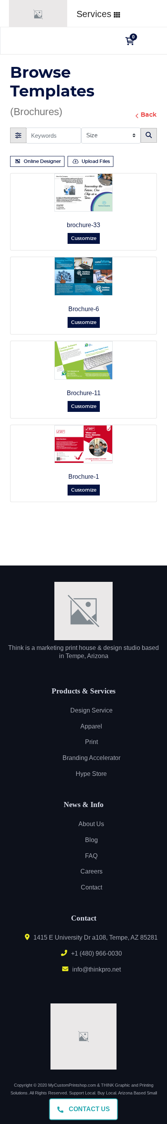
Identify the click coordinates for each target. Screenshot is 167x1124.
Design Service (91, 710)
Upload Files (96, 161)
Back (149, 115)
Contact (91, 887)
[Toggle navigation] (149, 41)
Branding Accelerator (91, 758)
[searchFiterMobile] (18, 135)
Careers (91, 871)
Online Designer (42, 161)
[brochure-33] (83, 192)
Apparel (91, 726)
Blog (91, 840)
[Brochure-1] (83, 444)
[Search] (149, 135)
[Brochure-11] (83, 360)
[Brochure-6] (83, 276)
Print (91, 742)
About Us (91, 824)
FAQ (91, 856)
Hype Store (91, 773)
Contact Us (88, 1109)
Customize (83, 238)
